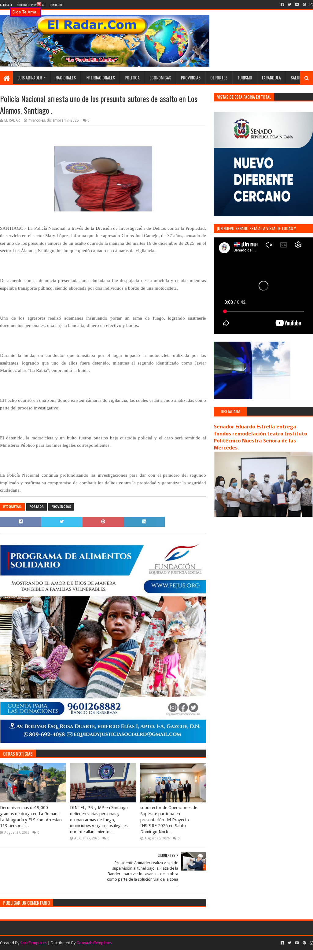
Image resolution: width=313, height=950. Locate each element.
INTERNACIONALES (100, 77)
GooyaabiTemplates (94, 943)
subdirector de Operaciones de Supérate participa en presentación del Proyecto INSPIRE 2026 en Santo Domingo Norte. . (168, 819)
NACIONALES (66, 77)
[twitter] (289, 4)
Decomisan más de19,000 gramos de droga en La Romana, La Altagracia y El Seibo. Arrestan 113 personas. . (31, 816)
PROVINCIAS (191, 77)
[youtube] (297, 4)
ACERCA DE (6, 4)
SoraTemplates (33, 943)
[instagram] (310, 4)
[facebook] (282, 4)
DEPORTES (218, 77)
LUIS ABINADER (29, 77)
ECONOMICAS (160, 77)
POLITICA (132, 77)
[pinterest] (304, 4)
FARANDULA (271, 77)
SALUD (296, 77)
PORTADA (36, 506)
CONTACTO (56, 4)
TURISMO (244, 77)
